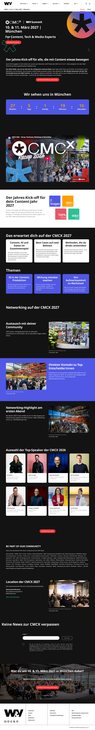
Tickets (89, 9)
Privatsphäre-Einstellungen (56, 715)
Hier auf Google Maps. (13, 597)
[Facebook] (11, 721)
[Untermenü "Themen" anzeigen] (37, 3)
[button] (16, 469)
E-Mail (25, 634)
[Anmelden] (89, 3)
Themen (34, 3)
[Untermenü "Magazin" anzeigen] (47, 3)
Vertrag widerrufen (76, 717)
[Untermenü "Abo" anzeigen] (77, 3)
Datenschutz (53, 713)
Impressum (31, 710)
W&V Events (23, 3)
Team (29, 715)
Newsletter (66, 3)
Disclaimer (52, 710)
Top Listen (55, 3)
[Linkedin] (5, 721)
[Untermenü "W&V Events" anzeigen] (27, 3)
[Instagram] (8, 721)
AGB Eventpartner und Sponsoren (80, 713)
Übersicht (82, 9)
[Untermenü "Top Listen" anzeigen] (58, 3)
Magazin (44, 3)
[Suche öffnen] (86, 3)
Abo (75, 3)
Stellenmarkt (31, 720)
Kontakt (30, 713)
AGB (73, 710)
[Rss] (14, 721)
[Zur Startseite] (13, 713)
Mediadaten (31, 717)
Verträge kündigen (76, 715)
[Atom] (17, 721)
